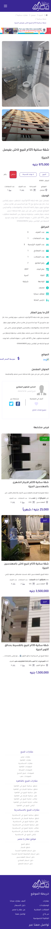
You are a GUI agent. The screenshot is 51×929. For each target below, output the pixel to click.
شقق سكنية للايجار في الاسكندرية (25, 819)
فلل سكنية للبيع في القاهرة (25, 793)
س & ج (46, 914)
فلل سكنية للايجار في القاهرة (25, 796)
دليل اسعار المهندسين (25, 857)
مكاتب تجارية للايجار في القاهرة (25, 802)
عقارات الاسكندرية (25, 764)
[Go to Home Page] (47, 15)
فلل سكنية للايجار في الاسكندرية (25, 825)
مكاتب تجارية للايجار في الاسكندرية (25, 832)
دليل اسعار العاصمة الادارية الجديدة (25, 854)
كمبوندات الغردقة (25, 770)
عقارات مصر (25, 757)
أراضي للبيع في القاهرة (25, 806)
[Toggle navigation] (5, 6)
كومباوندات (44, 906)
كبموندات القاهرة (25, 767)
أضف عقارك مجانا (17, 901)
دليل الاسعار (20, 906)
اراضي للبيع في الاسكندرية (25, 835)
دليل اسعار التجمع (25, 864)
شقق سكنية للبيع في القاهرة (25, 786)
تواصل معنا (20, 914)
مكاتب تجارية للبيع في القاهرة (25, 799)
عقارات (46, 901)
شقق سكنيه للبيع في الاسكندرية (25, 815)
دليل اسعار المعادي (25, 861)
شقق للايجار (25, 848)
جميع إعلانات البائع (39, 410)
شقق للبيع (25, 844)
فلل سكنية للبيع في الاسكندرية (25, 822)
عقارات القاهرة (25, 760)
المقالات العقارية (41, 910)
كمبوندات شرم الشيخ (25, 773)
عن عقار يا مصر (18, 910)
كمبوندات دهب (25, 777)
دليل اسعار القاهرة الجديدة (25, 851)
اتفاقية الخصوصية (41, 919)
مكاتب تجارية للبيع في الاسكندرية (25, 828)
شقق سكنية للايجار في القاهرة (25, 789)
